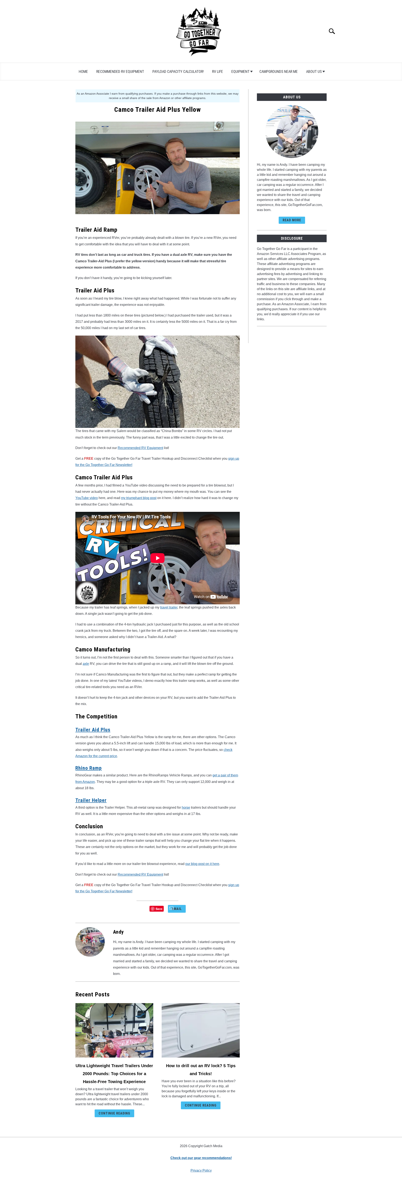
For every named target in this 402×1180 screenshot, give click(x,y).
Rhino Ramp (88, 768)
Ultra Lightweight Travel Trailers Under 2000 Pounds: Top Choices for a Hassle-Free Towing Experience (114, 1073)
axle (86, 663)
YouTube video (86, 498)
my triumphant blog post (138, 498)
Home (83, 71)
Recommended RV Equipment (120, 71)
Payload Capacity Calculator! (178, 71)
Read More (292, 220)
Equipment (240, 71)
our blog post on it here (202, 864)
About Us (314, 71)
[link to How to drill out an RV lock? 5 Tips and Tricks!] (201, 1030)
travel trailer (168, 607)
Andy (118, 932)
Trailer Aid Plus (92, 730)
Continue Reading (114, 1113)
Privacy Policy (201, 1170)
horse (186, 807)
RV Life (217, 71)
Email (177, 909)
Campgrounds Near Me (278, 71)
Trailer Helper (91, 800)
